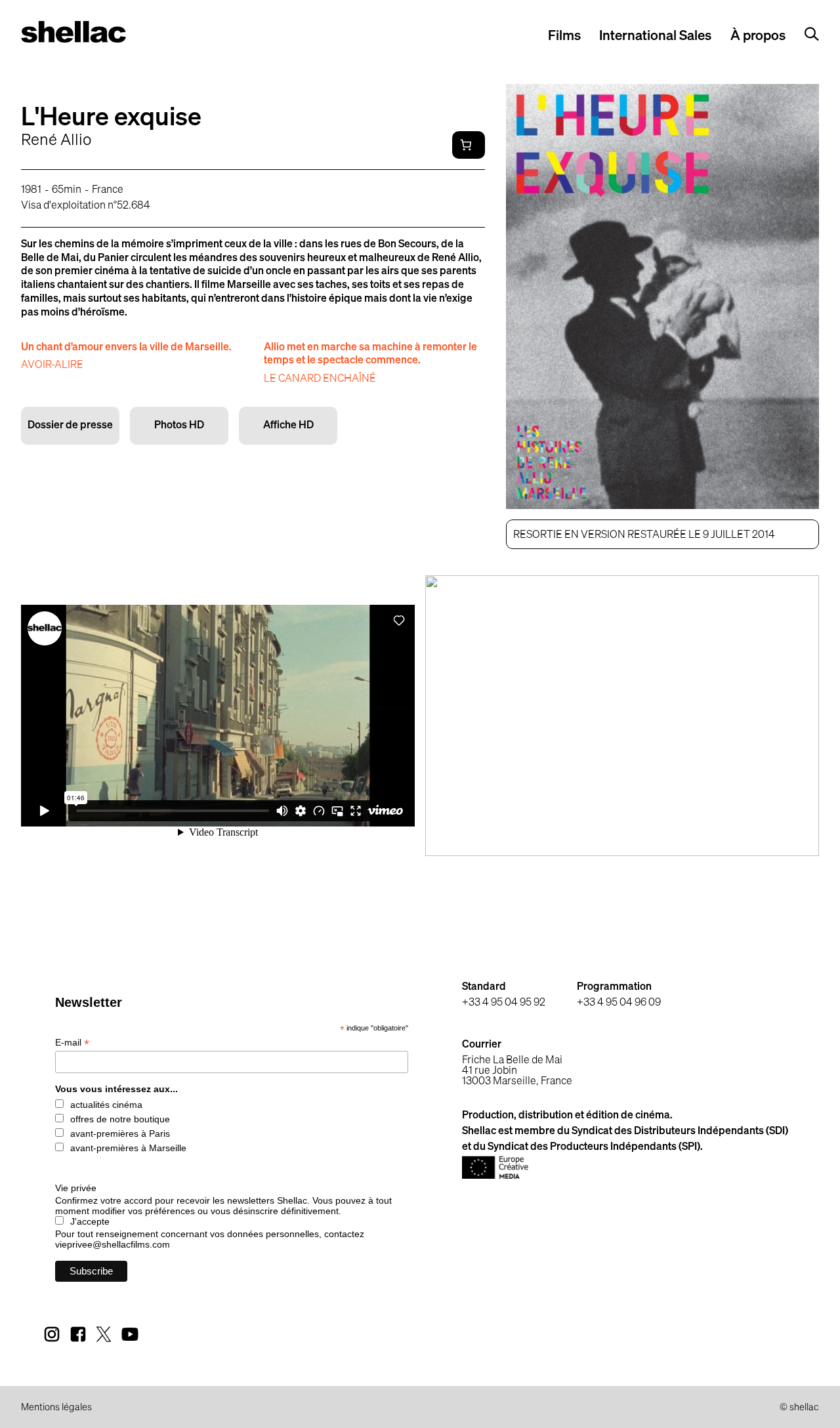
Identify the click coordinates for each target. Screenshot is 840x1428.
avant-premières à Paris (120, 1133)
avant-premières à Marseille (128, 1148)
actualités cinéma (106, 1104)
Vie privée (75, 1188)
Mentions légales (56, 1407)
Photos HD (179, 425)
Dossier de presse (70, 425)
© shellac (799, 1407)
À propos (758, 36)
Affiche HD (288, 425)
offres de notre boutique (120, 1119)
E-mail (72, 1042)
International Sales (655, 36)
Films (564, 36)
